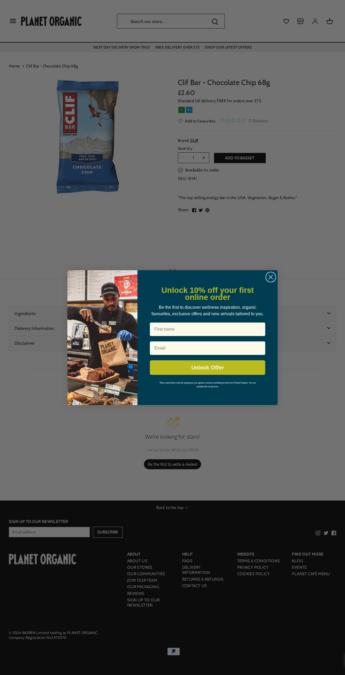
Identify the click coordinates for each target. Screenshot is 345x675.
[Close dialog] (270, 277)
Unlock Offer (207, 368)
